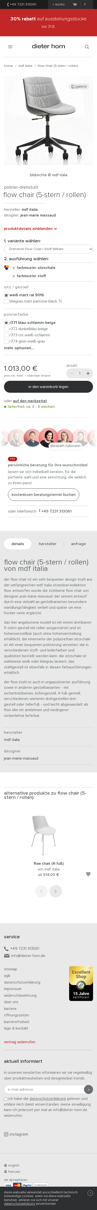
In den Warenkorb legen (48, 387)
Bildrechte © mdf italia (48, 175)
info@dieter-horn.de (28, 956)
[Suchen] (87, 46)
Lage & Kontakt (16, 1028)
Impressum (12, 989)
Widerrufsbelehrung (20, 995)
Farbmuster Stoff (30, 276)
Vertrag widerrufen (19, 1042)
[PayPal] (27, 1185)
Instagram (19, 1134)
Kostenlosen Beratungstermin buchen (44, 495)
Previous (41, 891)
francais (14, 1171)
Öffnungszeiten (16, 1015)
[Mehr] (88, 373)
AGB (7, 976)
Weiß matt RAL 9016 (26, 295)
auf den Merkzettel (30, 401)
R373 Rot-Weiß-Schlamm (29, 335)
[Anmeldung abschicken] (88, 1089)
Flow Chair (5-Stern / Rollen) (58, 66)
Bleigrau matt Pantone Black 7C (35, 301)
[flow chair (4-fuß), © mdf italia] (48, 854)
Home (8, 66)
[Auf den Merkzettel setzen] (88, 875)
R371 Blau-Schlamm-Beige (32, 323)
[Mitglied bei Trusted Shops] (81, 984)
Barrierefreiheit (16, 1022)
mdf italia (25, 66)
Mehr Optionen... (19, 348)
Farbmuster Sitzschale (35, 268)
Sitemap (10, 969)
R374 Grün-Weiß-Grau (27, 341)
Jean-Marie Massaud (38, 215)
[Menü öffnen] (10, 46)
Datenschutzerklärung (22, 982)
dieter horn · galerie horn (48, 46)
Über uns (11, 1002)
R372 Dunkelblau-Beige (28, 329)
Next (55, 891)
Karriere (10, 1009)
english (13, 1165)
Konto (60, 4)
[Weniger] (71, 373)
